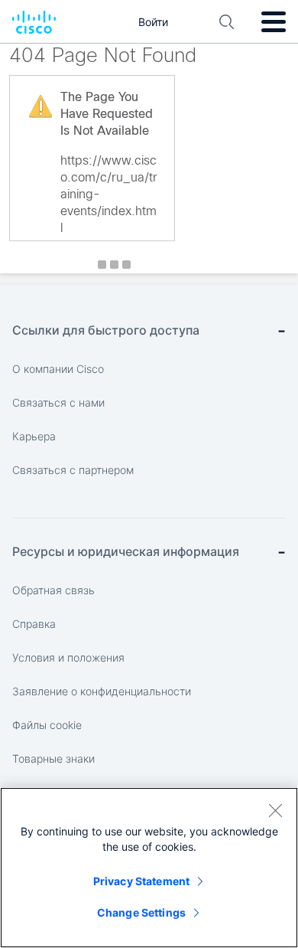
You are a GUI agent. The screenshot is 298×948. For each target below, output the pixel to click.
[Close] (275, 810)
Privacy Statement (141, 881)
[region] (149, 867)
